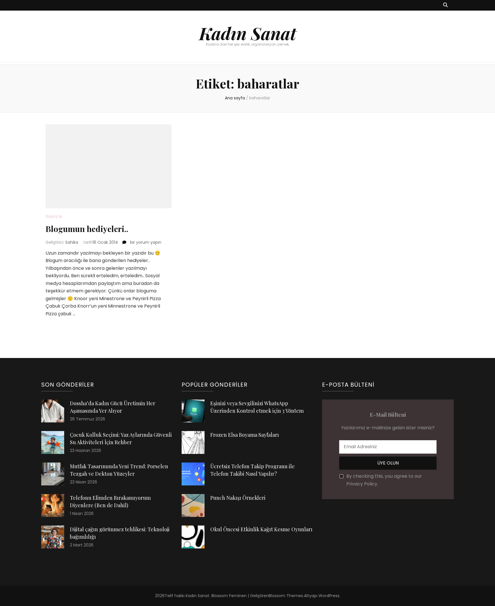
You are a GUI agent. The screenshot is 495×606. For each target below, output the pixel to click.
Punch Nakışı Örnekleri (238, 497)
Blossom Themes (286, 596)
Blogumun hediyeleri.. (87, 228)
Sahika (71, 242)
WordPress (329, 596)
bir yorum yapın (145, 242)
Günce (54, 216)
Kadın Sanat (247, 32)
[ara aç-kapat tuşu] (445, 5)
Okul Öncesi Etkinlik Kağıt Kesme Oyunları (261, 529)
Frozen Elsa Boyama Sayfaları (244, 434)
